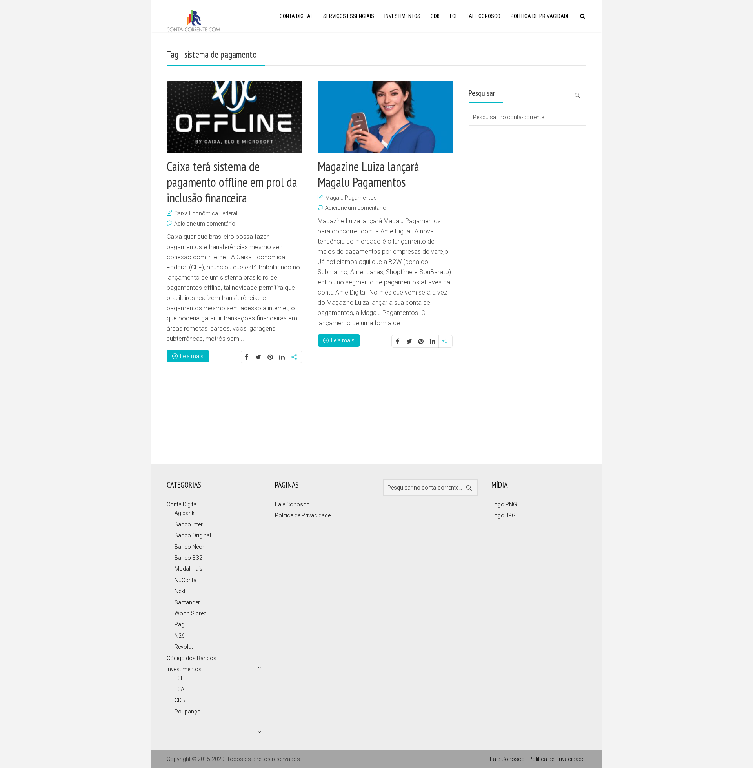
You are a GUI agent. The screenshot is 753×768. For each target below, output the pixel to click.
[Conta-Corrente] (193, 20)
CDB (435, 16)
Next (180, 591)
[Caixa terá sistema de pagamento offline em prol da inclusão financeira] (234, 117)
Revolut (184, 647)
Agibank (185, 513)
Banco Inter (189, 524)
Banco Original (193, 535)
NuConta (185, 580)
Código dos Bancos (191, 658)
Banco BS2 (188, 558)
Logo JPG (503, 515)
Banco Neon (190, 547)
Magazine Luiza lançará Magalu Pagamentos (368, 174)
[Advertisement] (508, 157)
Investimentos (402, 16)
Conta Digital (296, 16)
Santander (187, 602)
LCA (179, 689)
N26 (180, 636)
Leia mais (192, 356)
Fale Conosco (483, 16)
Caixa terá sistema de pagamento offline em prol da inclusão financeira (232, 182)
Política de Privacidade (540, 16)
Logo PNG (504, 504)
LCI (453, 16)
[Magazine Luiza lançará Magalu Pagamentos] (385, 117)
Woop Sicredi (191, 613)
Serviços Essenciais (348, 16)
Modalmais (189, 569)
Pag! (180, 624)
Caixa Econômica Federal (205, 213)
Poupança (187, 711)
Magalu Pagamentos (351, 198)
